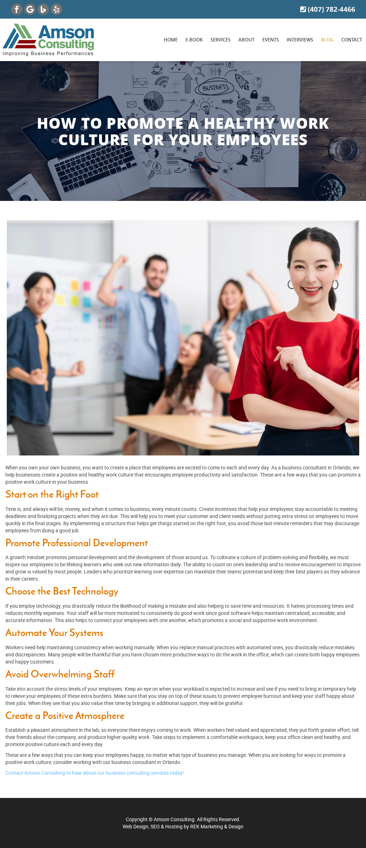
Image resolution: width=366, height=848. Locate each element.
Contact (351, 40)
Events (270, 40)
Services (221, 40)
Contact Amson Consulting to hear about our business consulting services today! (94, 772)
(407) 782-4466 (330, 9)
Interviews (300, 40)
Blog (327, 40)
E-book (194, 40)
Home (171, 40)
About (246, 40)
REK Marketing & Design (216, 826)
